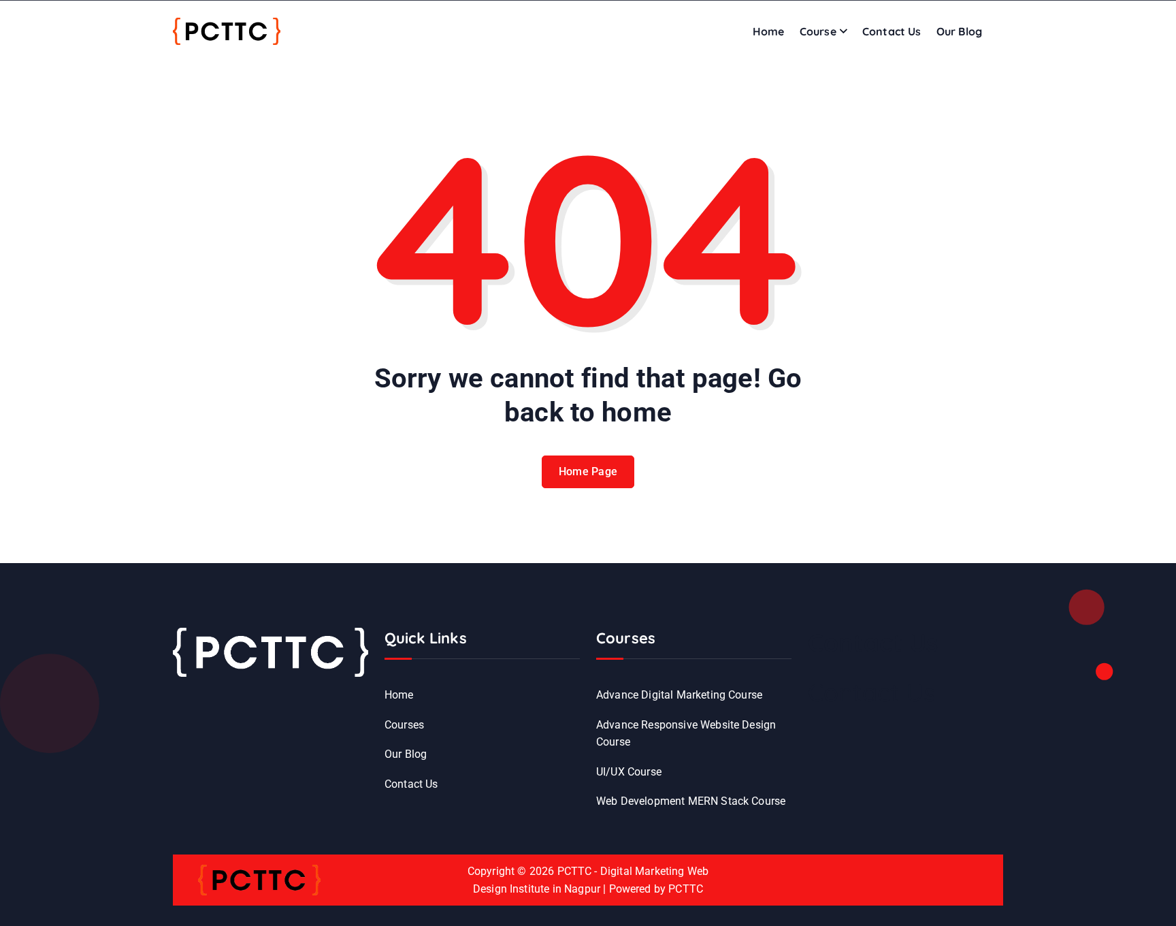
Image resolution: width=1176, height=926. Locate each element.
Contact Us (891, 31)
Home (769, 31)
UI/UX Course (629, 771)
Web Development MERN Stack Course (690, 801)
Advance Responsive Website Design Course (686, 733)
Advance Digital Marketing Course (679, 694)
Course (818, 31)
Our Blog (959, 31)
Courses (404, 724)
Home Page (588, 471)
